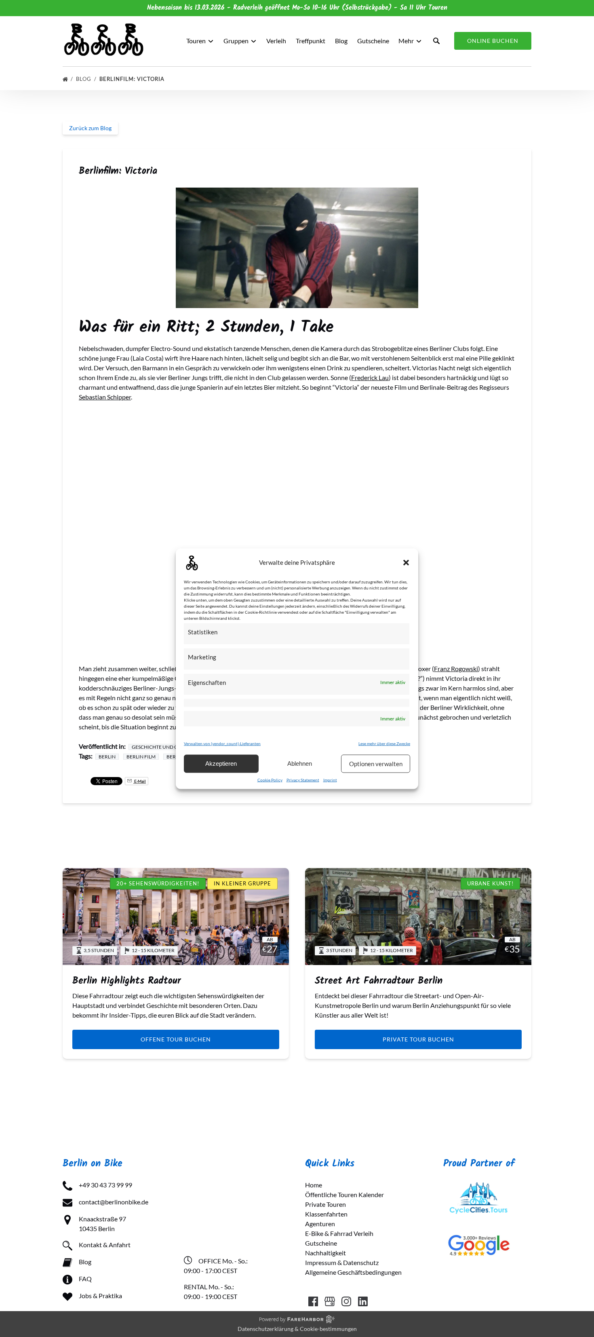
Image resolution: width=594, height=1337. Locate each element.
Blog (341, 40)
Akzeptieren (221, 763)
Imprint (330, 779)
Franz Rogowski (456, 668)
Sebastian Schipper (105, 397)
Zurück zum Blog (90, 128)
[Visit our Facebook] (313, 1301)
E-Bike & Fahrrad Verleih (339, 1233)
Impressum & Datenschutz (342, 1262)
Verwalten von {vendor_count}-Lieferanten (222, 743)
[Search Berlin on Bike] (436, 41)
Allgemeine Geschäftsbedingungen (353, 1272)
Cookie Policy (269, 779)
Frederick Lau (370, 377)
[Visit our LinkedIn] (363, 1301)
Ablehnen (299, 763)
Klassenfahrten (326, 1214)
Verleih (276, 40)
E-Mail (139, 781)
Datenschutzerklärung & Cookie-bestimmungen (297, 1328)
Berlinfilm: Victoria (132, 79)
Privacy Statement (302, 779)
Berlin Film (141, 757)
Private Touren (325, 1204)
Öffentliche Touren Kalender (344, 1194)
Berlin (107, 757)
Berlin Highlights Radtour (126, 981)
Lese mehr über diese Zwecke (384, 743)
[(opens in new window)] (478, 1185)
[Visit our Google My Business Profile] (329, 1301)
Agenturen (320, 1223)
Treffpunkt (310, 40)
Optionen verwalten (375, 763)
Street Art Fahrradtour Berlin (378, 981)
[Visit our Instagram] (346, 1301)
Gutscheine (373, 40)
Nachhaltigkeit (325, 1253)
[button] (406, 562)
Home (313, 1185)
